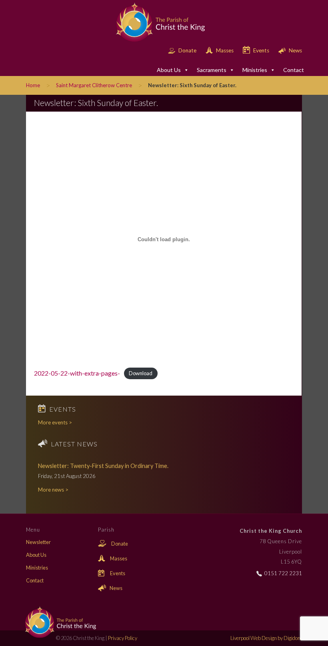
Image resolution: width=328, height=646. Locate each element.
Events (261, 50)
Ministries (254, 69)
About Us (169, 69)
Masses (225, 50)
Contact (293, 69)
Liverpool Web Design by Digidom (266, 638)
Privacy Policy (122, 638)
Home (33, 85)
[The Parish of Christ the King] (155, 22)
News (295, 50)
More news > (53, 489)
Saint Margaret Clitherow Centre (94, 85)
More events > (55, 422)
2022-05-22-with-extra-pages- (77, 373)
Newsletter (38, 542)
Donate (187, 50)
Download (140, 373)
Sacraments (211, 69)
